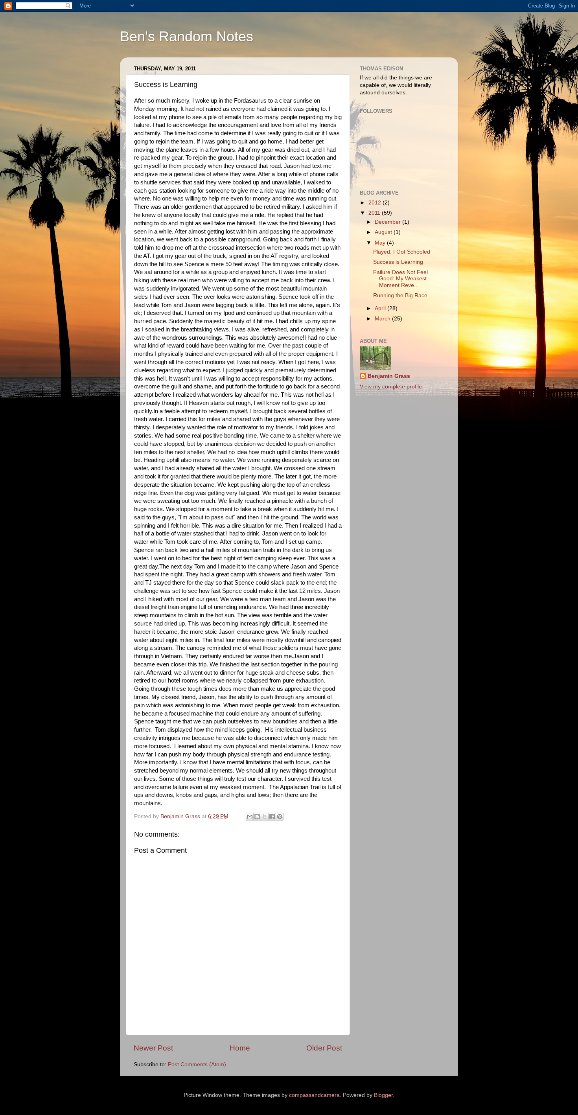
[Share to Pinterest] (279, 817)
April (381, 308)
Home (240, 1048)
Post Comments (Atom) (197, 1064)
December (388, 222)
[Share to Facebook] (272, 817)
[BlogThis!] (257, 817)
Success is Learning (398, 262)
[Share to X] (265, 817)
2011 (375, 213)
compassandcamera (314, 1095)
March (383, 319)
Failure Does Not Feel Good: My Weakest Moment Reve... (400, 278)
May (381, 243)
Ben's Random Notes (186, 36)
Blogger (383, 1095)
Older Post (324, 1048)
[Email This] (250, 817)
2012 (375, 203)
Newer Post (153, 1048)
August (384, 232)
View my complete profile (391, 387)
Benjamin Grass (389, 376)
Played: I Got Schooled (401, 252)
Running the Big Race (400, 295)
